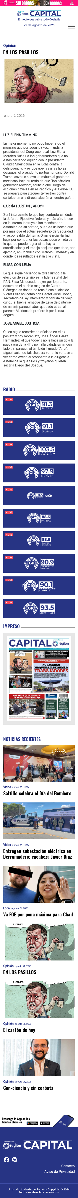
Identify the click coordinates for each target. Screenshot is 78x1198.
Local (6, 908)
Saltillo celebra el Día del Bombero (37, 793)
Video (7, 787)
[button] (71, 27)
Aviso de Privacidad (59, 1172)
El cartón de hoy (19, 1030)
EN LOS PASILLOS (19, 972)
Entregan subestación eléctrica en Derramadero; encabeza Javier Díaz (37, 853)
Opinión (9, 45)
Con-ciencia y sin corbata (28, 1088)
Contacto (68, 1166)
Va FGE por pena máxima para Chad (38, 914)
